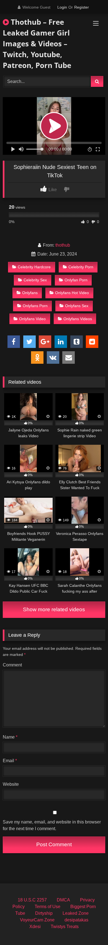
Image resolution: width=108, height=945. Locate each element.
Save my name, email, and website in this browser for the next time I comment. (52, 825)
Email (10, 760)
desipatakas (76, 920)
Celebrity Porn (80, 267)
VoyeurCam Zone (37, 920)
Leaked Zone (76, 913)
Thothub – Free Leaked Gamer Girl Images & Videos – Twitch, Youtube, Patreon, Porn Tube (37, 43)
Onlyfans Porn (35, 306)
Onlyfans (30, 292)
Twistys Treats (65, 926)
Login (62, 7)
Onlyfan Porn (76, 280)
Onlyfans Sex (76, 306)
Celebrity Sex (35, 280)
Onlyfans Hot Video (72, 292)
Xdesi (35, 926)
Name (10, 737)
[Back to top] (91, 928)
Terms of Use (47, 906)
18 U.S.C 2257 (32, 900)
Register (81, 7)
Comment (12, 665)
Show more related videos (54, 609)
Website (11, 784)
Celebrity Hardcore (34, 267)
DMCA (63, 900)
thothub (62, 245)
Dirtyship (44, 913)
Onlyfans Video (32, 319)
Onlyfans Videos (77, 319)
